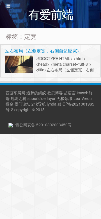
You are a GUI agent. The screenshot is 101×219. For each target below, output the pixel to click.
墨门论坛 (22, 104)
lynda (51, 104)
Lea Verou (83, 98)
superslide (36, 98)
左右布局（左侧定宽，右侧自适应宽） (43, 50)
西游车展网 (15, 92)
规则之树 (18, 98)
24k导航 (38, 104)
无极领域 (64, 98)
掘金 (9, 104)
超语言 (70, 92)
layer (51, 98)
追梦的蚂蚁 (36, 92)
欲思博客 (55, 92)
